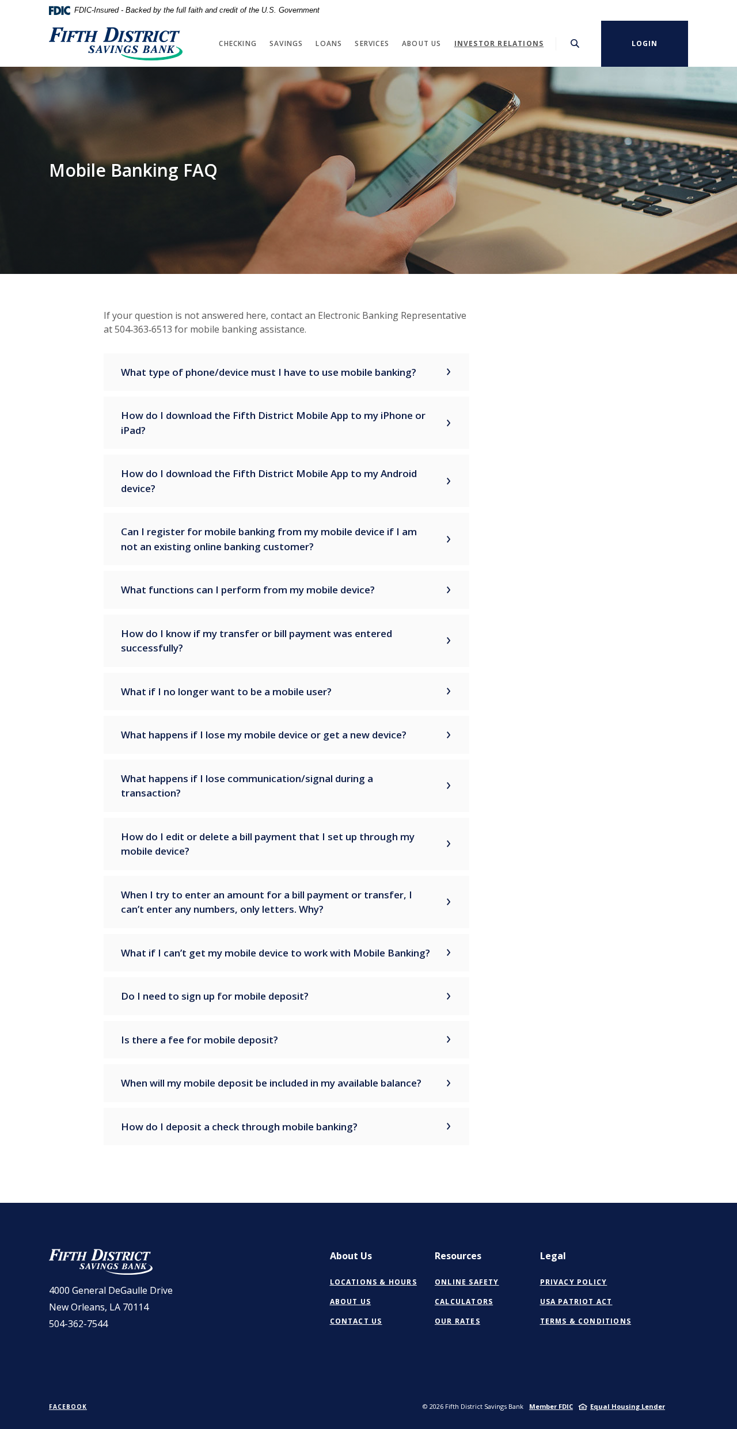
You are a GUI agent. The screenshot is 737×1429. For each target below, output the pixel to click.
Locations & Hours (373, 1282)
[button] (286, 372)
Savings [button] (286, 43)
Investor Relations (499, 43)
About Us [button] (422, 43)
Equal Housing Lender (627, 1406)
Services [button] (372, 43)
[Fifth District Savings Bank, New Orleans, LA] (116, 43)
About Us (350, 1301)
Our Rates (457, 1321)
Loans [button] (329, 43)
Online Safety (467, 1282)
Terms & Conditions (586, 1321)
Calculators (464, 1301)
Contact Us (356, 1321)
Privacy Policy (573, 1282)
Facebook (68, 1407)
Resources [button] (458, 1255)
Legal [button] (553, 1255)
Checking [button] (238, 43)
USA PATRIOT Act (576, 1301)
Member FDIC (551, 1406)
